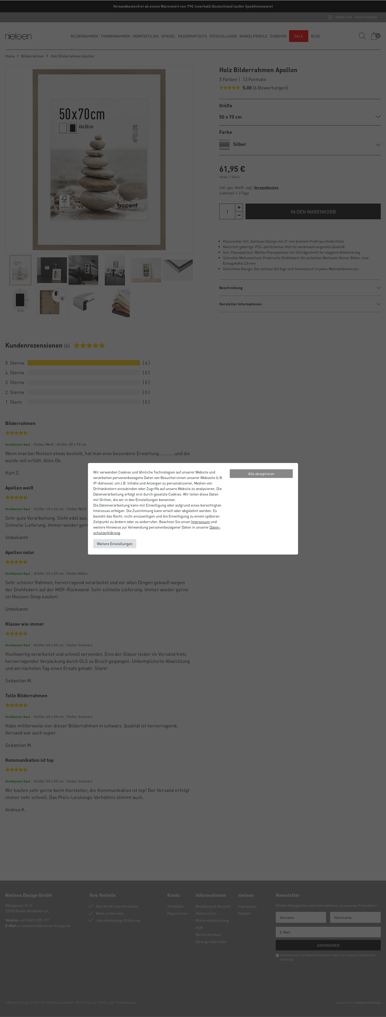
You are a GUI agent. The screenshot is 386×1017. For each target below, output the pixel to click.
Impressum (200, 521)
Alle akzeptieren (261, 473)
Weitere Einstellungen (115, 543)
